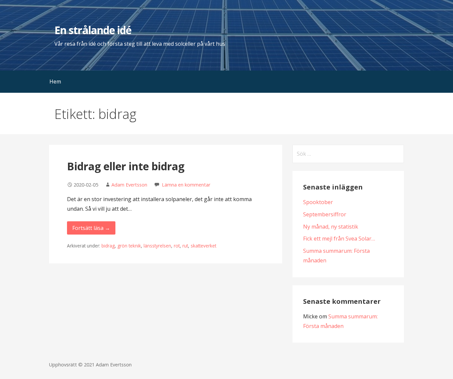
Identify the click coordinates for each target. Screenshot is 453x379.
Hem (55, 81)
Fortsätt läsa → (91, 228)
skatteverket (203, 246)
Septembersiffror (324, 214)
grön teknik (129, 246)
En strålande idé (92, 30)
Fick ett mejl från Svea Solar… (339, 238)
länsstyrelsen (157, 246)
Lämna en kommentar (186, 185)
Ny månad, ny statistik (330, 226)
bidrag (108, 246)
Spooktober (318, 202)
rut (185, 246)
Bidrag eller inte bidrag (125, 166)
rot (177, 246)
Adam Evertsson (129, 185)
